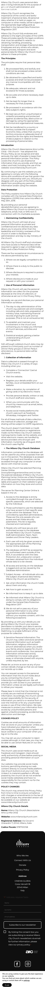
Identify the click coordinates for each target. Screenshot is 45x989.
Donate (22, 865)
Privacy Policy (22, 870)
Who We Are (22, 855)
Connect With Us (22, 860)
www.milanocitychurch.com (23, 168)
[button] (41, 7)
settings (27, 980)
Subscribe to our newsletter (22, 925)
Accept (7, 985)
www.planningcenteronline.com (17, 472)
